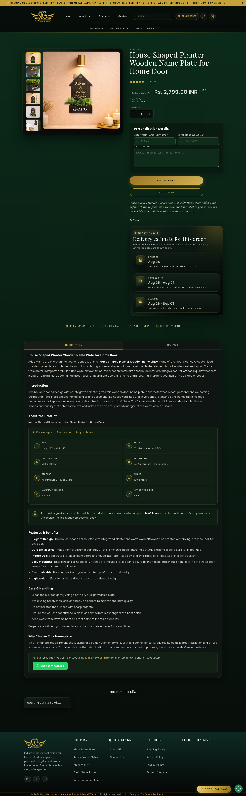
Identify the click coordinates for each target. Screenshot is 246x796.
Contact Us (117, 757)
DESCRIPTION (73, 345)
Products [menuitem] (104, 16)
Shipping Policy (155, 749)
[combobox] (154, 16)
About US (115, 749)
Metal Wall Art (146, 28)
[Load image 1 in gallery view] (33, 58)
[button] (212, 16)
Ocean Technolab (154, 794)
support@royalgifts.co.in (101, 657)
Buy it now (166, 192)
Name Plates (118, 28)
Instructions (141, 146)
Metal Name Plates (85, 749)
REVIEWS (172, 345)
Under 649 (96, 28)
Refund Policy (154, 757)
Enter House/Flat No (191, 134)
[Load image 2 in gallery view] (33, 72)
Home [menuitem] (67, 16)
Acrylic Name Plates (86, 757)
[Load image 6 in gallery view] (33, 125)
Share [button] (136, 220)
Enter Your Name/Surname (151, 134)
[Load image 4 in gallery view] (33, 98)
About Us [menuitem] (84, 16)
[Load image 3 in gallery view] (33, 85)
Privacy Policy (155, 764)
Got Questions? (215, 789)
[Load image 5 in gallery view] (33, 112)
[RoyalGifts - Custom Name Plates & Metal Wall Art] (43, 16)
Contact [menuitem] (123, 16)
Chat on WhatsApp (52, 665)
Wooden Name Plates (87, 780)
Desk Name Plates (85, 772)
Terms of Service (157, 772)
